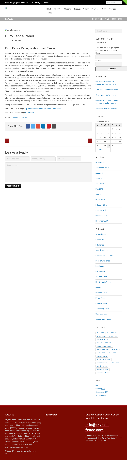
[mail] (102, 2)
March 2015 (100, 200)
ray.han (34, 41)
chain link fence (102, 339)
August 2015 (100, 173)
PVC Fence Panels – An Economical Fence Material (105, 83)
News (104, 9)
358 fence (100, 333)
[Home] (11, 9)
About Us (57, 9)
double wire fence (103, 349)
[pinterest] (92, 2)
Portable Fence (101, 303)
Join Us (49, 13)
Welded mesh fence (103, 319)
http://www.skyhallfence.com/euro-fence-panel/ (43, 109)
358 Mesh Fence (112, 333)
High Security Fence (103, 282)
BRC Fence (99, 245)
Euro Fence (29, 113)
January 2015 (100, 210)
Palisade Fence (101, 293)
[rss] (98, 2)
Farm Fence (100, 271)
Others (98, 287)
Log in (97, 385)
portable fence (102, 366)
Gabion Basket (101, 277)
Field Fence (112, 353)
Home (94, 19)
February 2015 (101, 205)
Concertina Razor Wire (104, 256)
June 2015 (99, 184)
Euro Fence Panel (114, 19)
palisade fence (102, 363)
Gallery (86, 9)
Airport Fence (100, 234)
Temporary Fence (102, 309)
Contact (112, 9)
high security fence (103, 359)
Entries (100, 389)
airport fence (101, 336)
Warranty (67, 9)
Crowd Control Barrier (104, 346)
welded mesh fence (104, 373)
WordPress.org (101, 395)
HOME (49, 9)
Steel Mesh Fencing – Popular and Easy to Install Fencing (107, 101)
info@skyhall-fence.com (19, 3)
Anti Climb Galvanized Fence (106, 90)
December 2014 (101, 216)
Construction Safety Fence (105, 95)
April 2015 (99, 194)
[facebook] (85, 2)
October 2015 (100, 162)
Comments (101, 392)
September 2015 (102, 168)
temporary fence (102, 369)
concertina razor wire (104, 343)
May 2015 (99, 189)
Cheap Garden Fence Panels (106, 108)
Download (95, 9)
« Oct (101, 150)
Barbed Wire (100, 240)
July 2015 (99, 178)
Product (77, 9)
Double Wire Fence (102, 261)
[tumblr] (95, 2)
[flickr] (88, 2)
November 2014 (101, 221)
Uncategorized (101, 314)
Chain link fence (101, 250)
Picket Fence (100, 298)
